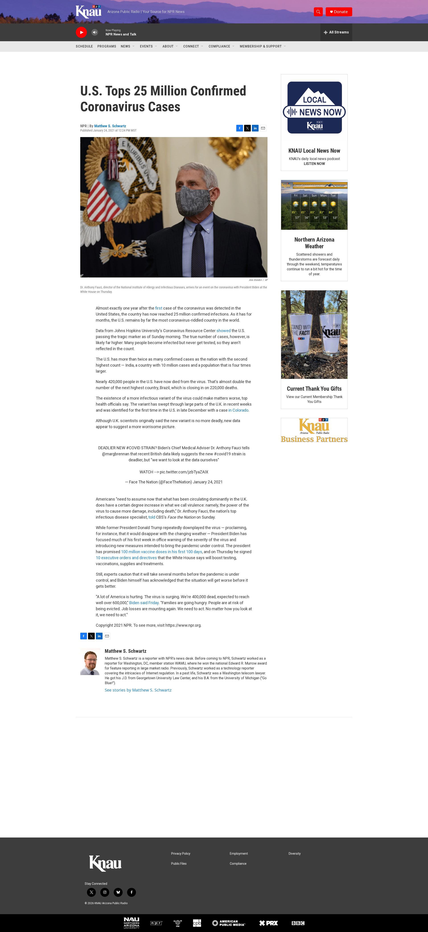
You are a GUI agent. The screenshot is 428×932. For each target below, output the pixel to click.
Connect (191, 46)
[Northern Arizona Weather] (314, 205)
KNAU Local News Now (314, 150)
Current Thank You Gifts (314, 388)
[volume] (95, 32)
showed (223, 330)
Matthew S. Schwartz (110, 126)
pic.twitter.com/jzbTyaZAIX (184, 472)
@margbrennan (115, 454)
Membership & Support (261, 46)
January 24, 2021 (208, 482)
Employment (239, 853)
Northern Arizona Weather (314, 243)
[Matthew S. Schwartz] (90, 661)
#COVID (133, 447)
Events (146, 46)
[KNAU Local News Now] (314, 107)
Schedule (84, 46)
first (158, 308)
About (168, 46)
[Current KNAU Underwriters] (314, 430)
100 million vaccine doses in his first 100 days (161, 551)
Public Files (179, 863)
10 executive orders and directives (126, 557)
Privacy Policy (180, 853)
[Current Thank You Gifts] (314, 334)
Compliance (219, 46)
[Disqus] (214, 777)
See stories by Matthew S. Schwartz (138, 690)
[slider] (102, 32)
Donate (341, 11)
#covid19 (222, 454)
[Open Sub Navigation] (134, 46)
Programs (106, 46)
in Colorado (238, 410)
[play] (81, 32)
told (151, 517)
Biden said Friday (144, 602)
